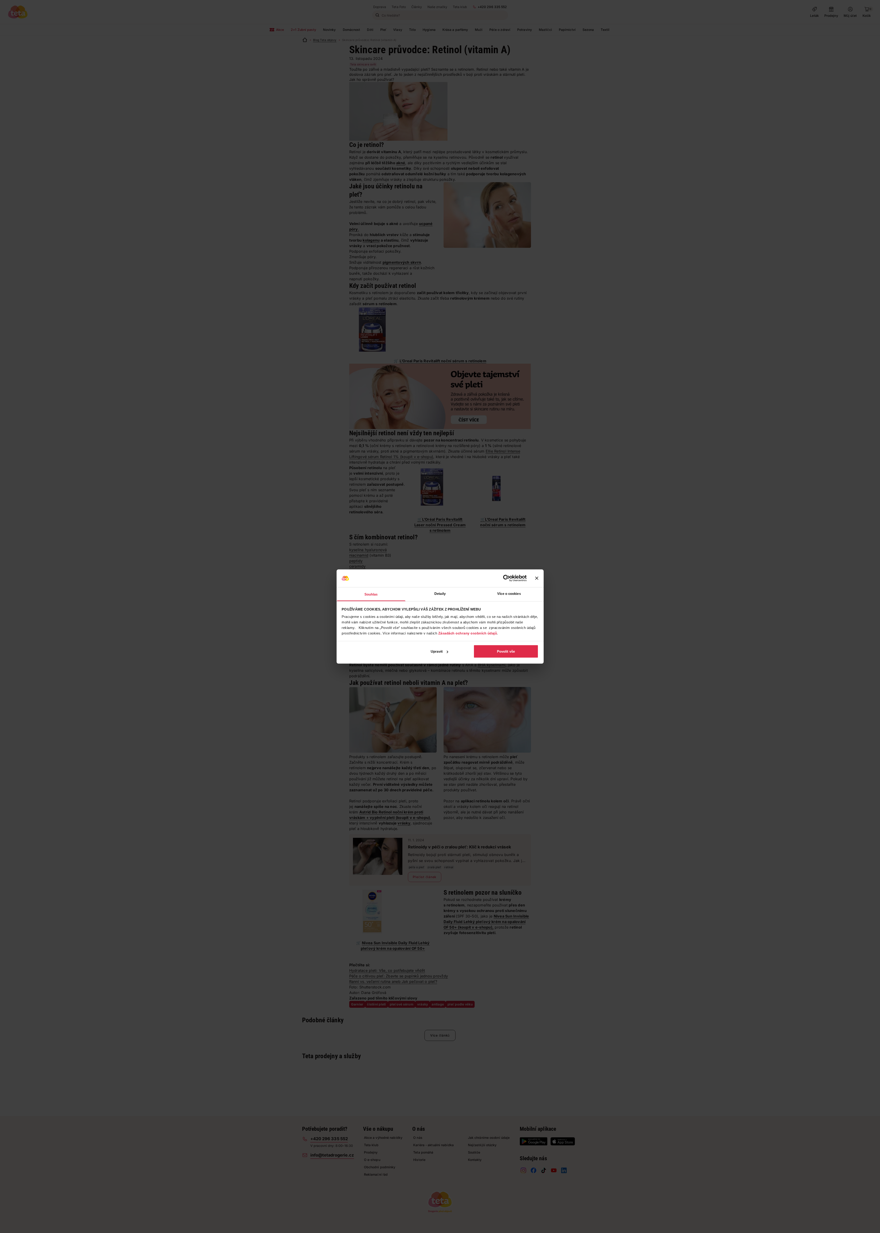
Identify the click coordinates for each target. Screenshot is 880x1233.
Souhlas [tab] (371, 594)
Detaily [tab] (440, 593)
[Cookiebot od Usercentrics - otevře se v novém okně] (506, 578)
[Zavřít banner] (536, 578)
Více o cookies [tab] (509, 593)
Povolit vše (506, 651)
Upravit (437, 651)
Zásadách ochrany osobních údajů (467, 633)
